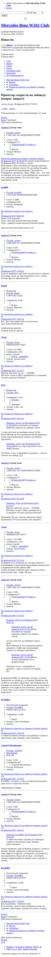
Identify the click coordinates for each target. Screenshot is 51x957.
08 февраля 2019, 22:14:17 (12, 370)
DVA (3, 385)
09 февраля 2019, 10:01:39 (12, 733)
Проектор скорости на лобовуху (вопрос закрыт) (22, 158)
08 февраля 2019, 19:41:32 (12, 319)
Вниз (3, 120)
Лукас (4, 337)
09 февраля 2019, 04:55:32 (12, 418)
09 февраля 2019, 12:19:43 (12, 779)
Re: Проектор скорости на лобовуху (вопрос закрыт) (24, 728)
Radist (4, 286)
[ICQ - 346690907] (20, 356)
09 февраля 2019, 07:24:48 (12, 499)
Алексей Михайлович (11, 745)
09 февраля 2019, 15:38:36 (12, 901)
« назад (4, 108)
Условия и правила (23, 947)
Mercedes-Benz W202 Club (25, 25)
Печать (4, 117)
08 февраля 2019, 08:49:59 (12, 216)
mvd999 (4, 187)
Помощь (10, 947)
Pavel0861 (5, 700)
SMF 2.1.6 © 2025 (14, 949)
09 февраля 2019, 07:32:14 (12, 560)
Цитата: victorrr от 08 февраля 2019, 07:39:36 (22, 628)
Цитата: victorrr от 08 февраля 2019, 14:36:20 (22, 656)
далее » (12, 108)
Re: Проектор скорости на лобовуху (17, 211)
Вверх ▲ (37, 947)
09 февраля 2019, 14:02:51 (12, 830)
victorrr (4, 127)
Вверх (4, 917)
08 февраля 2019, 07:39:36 (12, 161)
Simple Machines (30, 949)
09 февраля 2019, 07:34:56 (12, 615)
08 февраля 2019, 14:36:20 (12, 271)
